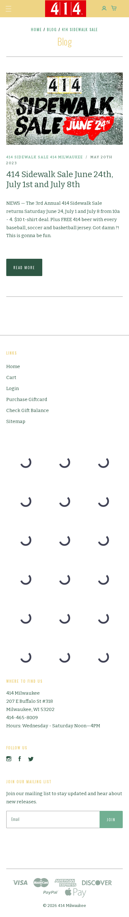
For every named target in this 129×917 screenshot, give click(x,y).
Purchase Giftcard (26, 399)
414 (53, 157)
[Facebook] (19, 759)
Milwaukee (70, 157)
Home (36, 29)
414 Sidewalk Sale (27, 157)
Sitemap (15, 421)
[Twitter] (31, 759)
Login (12, 388)
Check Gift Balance (27, 410)
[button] (8, 8)
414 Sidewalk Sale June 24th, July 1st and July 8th (59, 180)
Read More (24, 267)
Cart (11, 377)
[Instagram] (8, 759)
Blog (52, 29)
